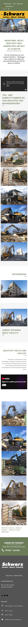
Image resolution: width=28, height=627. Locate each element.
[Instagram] (2, 596)
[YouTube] (7, 596)
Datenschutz (18, 575)
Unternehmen (7, 3)
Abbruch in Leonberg (8, 528)
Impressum (9, 575)
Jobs (14, 3)
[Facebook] (5, 596)
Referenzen (20, 3)
